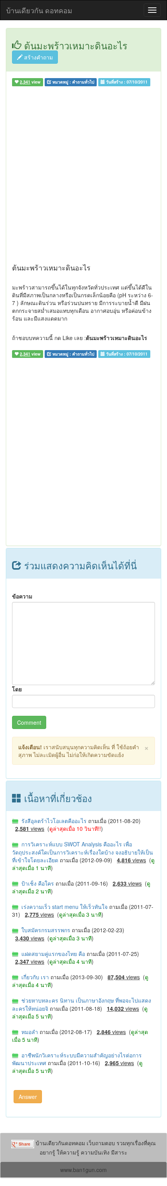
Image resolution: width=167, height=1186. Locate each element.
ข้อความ (22, 596)
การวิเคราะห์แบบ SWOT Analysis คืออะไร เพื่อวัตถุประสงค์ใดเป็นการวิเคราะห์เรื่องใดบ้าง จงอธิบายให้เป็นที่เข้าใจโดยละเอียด (82, 851)
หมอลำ (29, 1032)
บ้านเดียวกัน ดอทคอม (39, 10)
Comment (29, 722)
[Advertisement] (83, 176)
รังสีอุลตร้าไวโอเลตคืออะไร (53, 821)
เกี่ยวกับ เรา (34, 977)
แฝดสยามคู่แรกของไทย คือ (52, 954)
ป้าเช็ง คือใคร (37, 883)
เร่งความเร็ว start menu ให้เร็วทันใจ (63, 906)
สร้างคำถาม (38, 57)
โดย (17, 689)
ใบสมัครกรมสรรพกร (45, 930)
